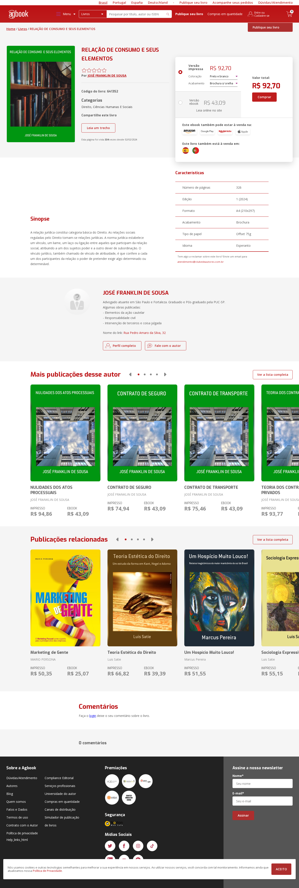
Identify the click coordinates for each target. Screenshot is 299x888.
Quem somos (16, 801)
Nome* (238, 776)
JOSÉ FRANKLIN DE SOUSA (107, 75)
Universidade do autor (60, 794)
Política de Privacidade (47, 871)
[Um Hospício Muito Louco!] (219, 597)
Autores (12, 786)
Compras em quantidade (225, 14)
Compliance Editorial (59, 778)
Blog (9, 794)
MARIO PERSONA (43, 659)
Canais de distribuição (60, 809)
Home (10, 29)
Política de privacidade (22, 833)
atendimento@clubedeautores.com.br (201, 261)
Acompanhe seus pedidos (233, 2)
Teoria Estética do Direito (131, 652)
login (92, 716)
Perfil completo (124, 346)
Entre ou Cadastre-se (261, 14)
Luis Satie (114, 659)
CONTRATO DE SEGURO (129, 487)
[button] (130, 374)
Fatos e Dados (16, 809)
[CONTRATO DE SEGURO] (142, 433)
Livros (22, 29)
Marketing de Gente (49, 652)
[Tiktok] (152, 846)
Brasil (103, 2)
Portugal (119, 2)
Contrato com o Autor (22, 825)
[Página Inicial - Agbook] (18, 15)
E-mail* (238, 793)
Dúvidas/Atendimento (275, 2)
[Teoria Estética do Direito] (142, 597)
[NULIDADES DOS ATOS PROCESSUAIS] (65, 433)
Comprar (264, 97)
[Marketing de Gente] (65, 597)
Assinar (243, 815)
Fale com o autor (168, 346)
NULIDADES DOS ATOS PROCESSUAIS (51, 490)
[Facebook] (124, 846)
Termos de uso (17, 817)
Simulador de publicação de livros (62, 821)
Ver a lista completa (272, 374)
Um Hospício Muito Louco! (209, 652)
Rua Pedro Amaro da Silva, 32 (144, 333)
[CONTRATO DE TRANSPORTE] (219, 433)
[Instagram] (138, 846)
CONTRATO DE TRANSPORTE (211, 487)
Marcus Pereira (195, 659)
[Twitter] (110, 846)
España (137, 2)
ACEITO (281, 869)
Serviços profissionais (60, 786)
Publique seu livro (193, 2)
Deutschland (158, 2)
